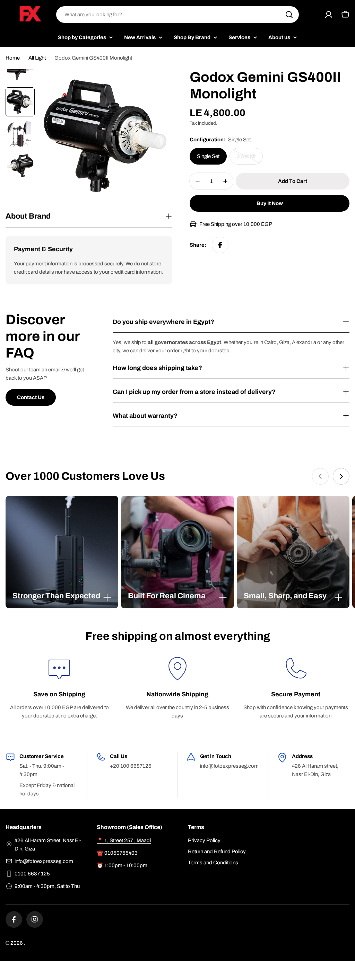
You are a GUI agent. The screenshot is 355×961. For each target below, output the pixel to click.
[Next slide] (341, 476)
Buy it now (270, 203)
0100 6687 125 (32, 873)
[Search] (289, 14)
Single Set (208, 156)
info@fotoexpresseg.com (44, 861)
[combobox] (177, 14)
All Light (37, 58)
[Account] (328, 14)
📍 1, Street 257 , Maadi (124, 840)
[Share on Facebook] (220, 245)
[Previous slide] (320, 476)
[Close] (107, 597)
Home (13, 58)
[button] (61, 595)
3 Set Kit (250, 159)
